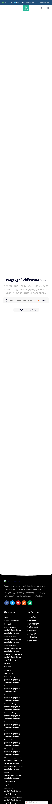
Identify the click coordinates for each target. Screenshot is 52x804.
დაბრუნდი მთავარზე (26, 310)
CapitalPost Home (11, 620)
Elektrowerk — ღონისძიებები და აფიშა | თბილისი (12, 648)
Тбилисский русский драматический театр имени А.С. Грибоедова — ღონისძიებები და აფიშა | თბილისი (14, 763)
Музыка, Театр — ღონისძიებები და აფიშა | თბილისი (12, 743)
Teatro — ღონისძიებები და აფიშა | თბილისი (12, 698)
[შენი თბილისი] (26, 8)
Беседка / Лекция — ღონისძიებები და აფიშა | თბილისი (12, 724)
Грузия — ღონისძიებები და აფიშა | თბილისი (12, 733)
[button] (5, 8)
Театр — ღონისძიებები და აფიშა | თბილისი (12, 775)
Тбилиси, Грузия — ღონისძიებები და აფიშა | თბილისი (12, 752)
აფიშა (7, 785)
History (7, 663)
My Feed (7, 667)
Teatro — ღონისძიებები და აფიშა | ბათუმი (12, 689)
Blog (6, 617)
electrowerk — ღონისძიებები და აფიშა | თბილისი (12, 630)
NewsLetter (8, 673)
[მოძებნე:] (22, 300)
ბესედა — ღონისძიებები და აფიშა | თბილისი (12, 791)
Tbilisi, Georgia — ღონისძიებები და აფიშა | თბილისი (12, 679)
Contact (7, 624)
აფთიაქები (9, 781)
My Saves (8, 670)
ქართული (32, 802)
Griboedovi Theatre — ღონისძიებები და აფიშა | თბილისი (13, 657)
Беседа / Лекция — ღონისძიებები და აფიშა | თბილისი (12, 715)
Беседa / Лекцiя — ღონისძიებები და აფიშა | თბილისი (12, 706)
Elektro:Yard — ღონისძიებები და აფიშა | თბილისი (12, 639)
